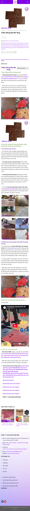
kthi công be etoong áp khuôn (18, 46)
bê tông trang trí (6, 43)
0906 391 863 (6, 444)
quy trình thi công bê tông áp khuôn (18, 47)
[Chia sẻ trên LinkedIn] (15, 52)
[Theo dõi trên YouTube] (5, 501)
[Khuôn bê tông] (15, 2)
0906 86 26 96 (21, 443)
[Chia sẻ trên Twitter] (7, 52)
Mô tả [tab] (2, 61)
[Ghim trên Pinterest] (13, 52)
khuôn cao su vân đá (7, 46)
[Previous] (1, 419)
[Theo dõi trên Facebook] (2, 501)
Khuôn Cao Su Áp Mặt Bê (7, 424)
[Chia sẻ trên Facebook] (5, 52)
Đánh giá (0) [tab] (4, 63)
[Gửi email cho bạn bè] (10, 52)
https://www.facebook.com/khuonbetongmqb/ (15, 449)
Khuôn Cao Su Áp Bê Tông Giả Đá (22, 425)
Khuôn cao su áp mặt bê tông (20, 30)
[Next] (29, 419)
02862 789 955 (12, 443)
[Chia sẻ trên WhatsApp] (2, 52)
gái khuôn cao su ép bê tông (16, 43)
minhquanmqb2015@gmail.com (14, 451)
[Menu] (2, 2)
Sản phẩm (9, 30)
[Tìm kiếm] (27, 2)
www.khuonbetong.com (13, 453)
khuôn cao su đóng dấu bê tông (13, 44)
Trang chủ (3, 30)
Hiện (27, 68)
